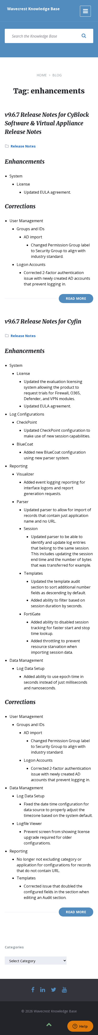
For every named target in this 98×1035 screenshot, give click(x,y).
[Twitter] (53, 990)
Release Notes (23, 146)
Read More (76, 298)
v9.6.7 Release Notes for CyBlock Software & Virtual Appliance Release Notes (47, 123)
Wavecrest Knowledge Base (33, 8)
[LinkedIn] (42, 990)
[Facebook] (32, 990)
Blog (57, 75)
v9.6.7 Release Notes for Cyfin (43, 321)
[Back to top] (49, 1024)
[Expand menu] (85, 11)
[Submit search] (84, 36)
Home (42, 75)
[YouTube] (64, 990)
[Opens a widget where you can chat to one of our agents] (80, 1027)
